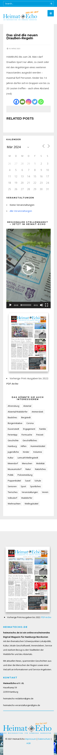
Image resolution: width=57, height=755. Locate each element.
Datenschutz (44, 738)
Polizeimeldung (25, 474)
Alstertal (27, 405)
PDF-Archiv (12, 383)
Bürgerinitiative (15, 423)
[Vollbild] (46, 305)
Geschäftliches (30, 440)
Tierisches (13, 492)
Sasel (27, 480)
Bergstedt (26, 417)
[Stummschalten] (41, 305)
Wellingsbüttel (31, 503)
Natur (28, 469)
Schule (38, 480)
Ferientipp (12, 434)
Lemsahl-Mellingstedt (28, 457)
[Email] (22, 102)
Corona (30, 423)
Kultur (10, 457)
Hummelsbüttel (38, 446)
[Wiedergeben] (10, 305)
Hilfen (23, 446)
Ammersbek (37, 411)
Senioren (12, 486)
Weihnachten (14, 503)
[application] (28, 268)
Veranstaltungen (30, 492)
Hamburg (12, 446)
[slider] (26, 305)
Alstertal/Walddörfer (18, 411)
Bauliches (12, 417)
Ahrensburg (13, 405)
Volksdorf (12, 497)
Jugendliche (13, 451)
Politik (10, 474)
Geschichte (13, 440)
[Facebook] (16, 102)
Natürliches (40, 469)
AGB (28, 743)
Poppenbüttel (14, 480)
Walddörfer (26, 497)
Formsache (27, 434)
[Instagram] (28, 102)
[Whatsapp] (41, 102)
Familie (42, 428)
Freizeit (39, 434)
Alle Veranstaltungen (21, 210)
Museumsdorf (14, 469)
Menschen (27, 463)
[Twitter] (35, 102)
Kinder (26, 451)
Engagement (29, 428)
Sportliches (35, 486)
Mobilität (40, 463)
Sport (23, 486)
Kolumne (37, 451)
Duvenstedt (13, 428)
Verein (45, 492)
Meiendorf (13, 463)
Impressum (30, 738)
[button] (28, 268)
